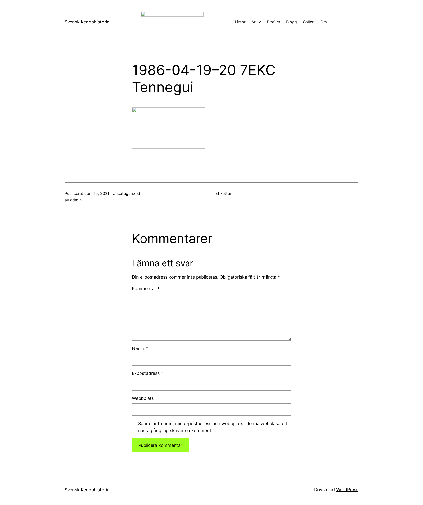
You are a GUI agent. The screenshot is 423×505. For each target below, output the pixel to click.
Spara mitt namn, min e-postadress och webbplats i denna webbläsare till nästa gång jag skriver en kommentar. (214, 427)
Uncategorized (126, 193)
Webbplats (143, 398)
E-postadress (147, 373)
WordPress (347, 489)
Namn (140, 348)
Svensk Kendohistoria (87, 21)
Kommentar (146, 288)
